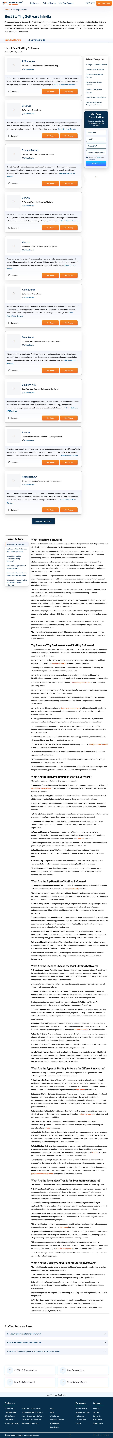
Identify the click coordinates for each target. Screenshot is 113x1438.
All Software (14, 40)
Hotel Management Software (32, 1420)
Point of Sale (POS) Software (31, 1409)
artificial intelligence (64, 1248)
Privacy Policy (98, 1423)
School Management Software (32, 1412)
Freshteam (28, 337)
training (95, 1152)
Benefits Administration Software (94, 91)
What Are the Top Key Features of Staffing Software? (14, 558)
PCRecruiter (28, 61)
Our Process (79, 1416)
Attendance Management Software (94, 76)
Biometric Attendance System (96, 97)
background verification (98, 744)
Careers (96, 1412)
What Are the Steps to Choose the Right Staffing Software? (17, 574)
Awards (78, 1423)
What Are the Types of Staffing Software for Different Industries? (17, 582)
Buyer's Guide (37, 40)
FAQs (52, 1412)
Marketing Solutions (82, 1412)
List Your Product (66, 3)
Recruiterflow (29, 477)
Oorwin (26, 198)
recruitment (73, 889)
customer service (81, 1030)
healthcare (80, 1090)
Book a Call (96, 163)
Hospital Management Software (33, 1416)
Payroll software (10, 1412)
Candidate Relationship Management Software (94, 104)
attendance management (41, 788)
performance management (42, 1174)
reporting (80, 838)
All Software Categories (30, 1423)
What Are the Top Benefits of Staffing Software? (16, 567)
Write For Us (54, 1416)
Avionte (26, 432)
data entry (64, 1227)
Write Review (54, 1423)
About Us (96, 1409)
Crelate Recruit (30, 150)
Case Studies (54, 1427)
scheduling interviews (81, 682)
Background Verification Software (94, 83)
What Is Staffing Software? (15, 544)
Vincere (26, 242)
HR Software (9, 1409)
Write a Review (49, 3)
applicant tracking (59, 663)
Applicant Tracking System (95, 69)
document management (70, 708)
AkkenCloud (28, 290)
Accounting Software (12, 1423)
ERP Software (9, 1420)
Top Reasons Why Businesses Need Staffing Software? (17, 550)
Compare (14, 92)
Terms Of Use (97, 1420)
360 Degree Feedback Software (96, 65)
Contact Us (97, 1416)
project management (87, 1114)
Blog (51, 1409)
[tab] (13, 40)
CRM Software (10, 1416)
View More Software (43, 521)
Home (7, 10)
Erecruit (26, 106)
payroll (47, 1128)
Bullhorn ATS (29, 385)
